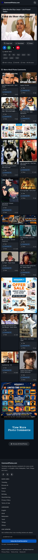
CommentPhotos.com (9, 463)
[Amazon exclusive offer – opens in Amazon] (19, 400)
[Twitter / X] (7, 474)
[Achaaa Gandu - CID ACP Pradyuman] (9, 231)
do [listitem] (9, 54)
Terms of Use (6, 503)
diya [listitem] (18, 54)
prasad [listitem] (5, 58)
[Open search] (35, 2)
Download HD (7, 92)
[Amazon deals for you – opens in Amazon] (19, 219)
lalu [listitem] (29, 54)
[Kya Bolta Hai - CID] (9, 357)
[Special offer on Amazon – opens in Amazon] (19, 131)
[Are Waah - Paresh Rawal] (9, 256)
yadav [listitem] (11, 58)
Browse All (5, 485)
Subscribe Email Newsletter (19, 541)
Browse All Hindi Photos (20, 444)
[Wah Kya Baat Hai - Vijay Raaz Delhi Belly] (28, 151)
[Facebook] (3, 474)
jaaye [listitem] (23, 54)
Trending (4, 482)
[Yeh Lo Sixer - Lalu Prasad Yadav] (28, 326)
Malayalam (5, 516)
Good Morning (6, 497)
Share (31, 43)
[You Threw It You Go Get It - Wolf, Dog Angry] (9, 152)
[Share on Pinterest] (18, 48)
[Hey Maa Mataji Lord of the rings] (28, 230)
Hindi (3, 513)
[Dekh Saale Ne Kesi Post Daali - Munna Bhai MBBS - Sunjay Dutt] (9, 102)
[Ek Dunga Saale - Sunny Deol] (28, 183)
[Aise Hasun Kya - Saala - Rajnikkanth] (28, 103)
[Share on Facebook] (4, 48)
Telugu (4, 522)
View (5, 89)
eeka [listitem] (5, 54)
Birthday (4, 494)
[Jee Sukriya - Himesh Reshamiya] (9, 190)
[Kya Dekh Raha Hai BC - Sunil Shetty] (9, 78)
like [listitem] (14, 54)
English (4, 510)
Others (4, 525)
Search (4, 488)
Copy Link (9, 43)
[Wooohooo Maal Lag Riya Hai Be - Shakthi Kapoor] (28, 257)
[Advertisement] (19, 556)
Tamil (3, 519)
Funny (3, 491)
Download (21, 43)
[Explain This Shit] (28, 78)
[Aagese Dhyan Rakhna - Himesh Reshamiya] (28, 360)
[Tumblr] (11, 474)
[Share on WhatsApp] (9, 48)
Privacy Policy (6, 500)
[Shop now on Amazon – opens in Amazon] (19, 295)
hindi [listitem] (17, 58)
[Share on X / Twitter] (13, 48)
